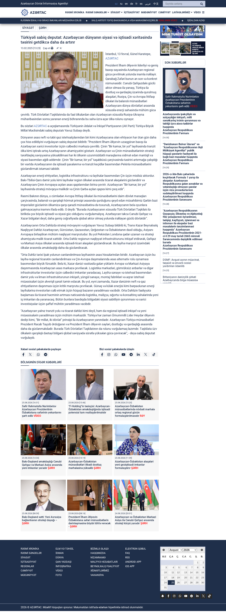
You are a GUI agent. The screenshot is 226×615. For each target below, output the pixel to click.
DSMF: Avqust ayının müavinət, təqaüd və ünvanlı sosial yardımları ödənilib (181, 263)
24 (165, 582)
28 (191, 582)
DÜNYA (60, 557)
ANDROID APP (133, 561)
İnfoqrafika (63, 566)
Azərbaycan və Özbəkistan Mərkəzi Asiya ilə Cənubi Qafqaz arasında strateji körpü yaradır (135, 520)
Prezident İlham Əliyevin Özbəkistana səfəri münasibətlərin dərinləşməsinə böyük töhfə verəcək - (89, 521)
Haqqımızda (98, 553)
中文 (156, 3)
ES (141, 3)
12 (178, 572)
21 (191, 577)
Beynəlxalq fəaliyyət (104, 566)
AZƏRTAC (111, 58)
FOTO (59, 575)
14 (191, 572)
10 (165, 572)
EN (126, 3)
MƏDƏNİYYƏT (149, 12)
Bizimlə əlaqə (99, 548)
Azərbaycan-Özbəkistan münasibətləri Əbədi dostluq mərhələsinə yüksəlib (84, 464)
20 (185, 577)
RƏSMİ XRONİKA (74, 12)
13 (185, 572)
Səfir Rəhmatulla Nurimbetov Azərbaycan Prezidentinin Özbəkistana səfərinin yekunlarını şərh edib (41, 411)
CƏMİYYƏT (164, 12)
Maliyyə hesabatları (104, 561)
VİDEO (197, 12)
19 (178, 577)
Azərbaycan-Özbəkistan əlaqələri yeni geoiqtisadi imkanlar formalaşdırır (134, 464)
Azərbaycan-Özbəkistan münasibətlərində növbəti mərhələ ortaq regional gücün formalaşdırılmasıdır (135, 411)
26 (178, 582)
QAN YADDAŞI (63, 561)
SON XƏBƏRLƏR (175, 62)
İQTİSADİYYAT (132, 12)
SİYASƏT (116, 12)
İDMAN (60, 553)
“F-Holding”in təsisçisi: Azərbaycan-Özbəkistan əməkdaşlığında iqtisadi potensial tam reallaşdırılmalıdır (89, 409)
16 (202, 572)
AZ (116, 3)
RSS (127, 557)
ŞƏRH (42, 27)
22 (197, 577)
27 (185, 582)
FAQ (127, 553)
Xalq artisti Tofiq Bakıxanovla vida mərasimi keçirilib (116, 20)
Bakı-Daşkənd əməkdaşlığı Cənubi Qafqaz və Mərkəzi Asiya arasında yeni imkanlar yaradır (42, 464)
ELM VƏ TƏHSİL (65, 548)
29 (197, 582)
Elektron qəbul (135, 548)
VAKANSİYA (97, 575)
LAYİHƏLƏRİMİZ (181, 12)
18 (172, 577)
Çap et (47, 48)
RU (121, 3)
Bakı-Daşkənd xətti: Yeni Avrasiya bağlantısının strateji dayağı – (41, 520)
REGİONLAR (27, 566)
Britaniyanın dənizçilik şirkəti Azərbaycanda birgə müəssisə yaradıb (180, 280)
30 (202, 582)
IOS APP (129, 566)
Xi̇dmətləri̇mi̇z (99, 570)
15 (197, 572)
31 (165, 587)
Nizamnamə (98, 557)
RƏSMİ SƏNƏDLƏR (97, 12)
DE (131, 3)
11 (173, 572)
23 (202, 577)
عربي (148, 3)
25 (172, 582)
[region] (184, 175)
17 (165, 577)
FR (136, 3)
